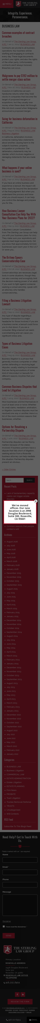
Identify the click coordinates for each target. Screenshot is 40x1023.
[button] (35, 501)
